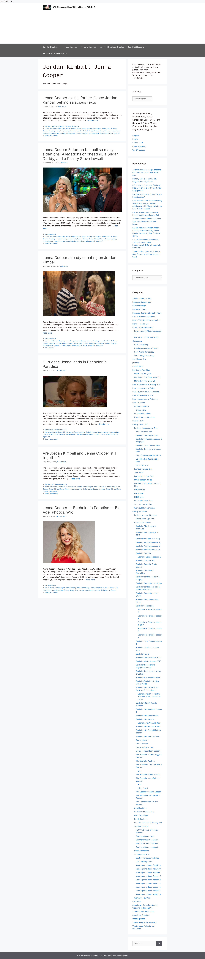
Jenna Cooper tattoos (86, 590)
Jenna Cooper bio (111, 588)
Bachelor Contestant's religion (149, 583)
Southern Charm (141, 826)
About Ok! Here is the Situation (112, 47)
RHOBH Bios (139, 490)
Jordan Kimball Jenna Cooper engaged (74, 133)
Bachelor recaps (139, 306)
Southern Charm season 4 (147, 843)
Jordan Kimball (82, 131)
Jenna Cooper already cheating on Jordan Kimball (94, 128)
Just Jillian (138, 472)
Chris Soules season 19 (144, 812)
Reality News (138, 421)
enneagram (141, 410)
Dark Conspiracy (141, 345)
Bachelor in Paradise (145, 606)
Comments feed (139, 146)
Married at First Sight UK (144, 381)
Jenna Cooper (70, 128)
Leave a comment (51, 135)
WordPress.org (138, 150)
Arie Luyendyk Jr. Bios (141, 298)
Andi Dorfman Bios (144, 432)
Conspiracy (137, 341)
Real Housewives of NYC (143, 395)
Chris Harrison (142, 744)
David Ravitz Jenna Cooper (54, 588)
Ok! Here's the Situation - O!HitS (74, 7)
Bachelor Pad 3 (142, 654)
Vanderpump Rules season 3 (148, 880)
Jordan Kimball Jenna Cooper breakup (102, 239)
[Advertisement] (102, 28)
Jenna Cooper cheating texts (66, 131)
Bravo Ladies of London (142, 327)
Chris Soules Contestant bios (148, 455)
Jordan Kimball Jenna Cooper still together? (104, 133)
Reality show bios (139, 424)
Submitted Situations (136, 47)
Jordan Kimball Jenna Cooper (99, 131)
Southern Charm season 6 (147, 847)
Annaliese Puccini (51, 487)
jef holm (135, 363)
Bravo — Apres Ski (140, 324)
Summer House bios (143, 504)
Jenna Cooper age (82, 588)
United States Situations (144, 417)
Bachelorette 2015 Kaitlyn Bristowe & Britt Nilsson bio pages (149, 696)
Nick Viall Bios (142, 465)
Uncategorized (50, 234)
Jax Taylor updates (144, 862)
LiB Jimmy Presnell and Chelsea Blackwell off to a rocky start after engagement (146, 188)
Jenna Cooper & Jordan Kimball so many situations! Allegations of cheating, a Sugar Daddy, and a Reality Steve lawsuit (80, 154)
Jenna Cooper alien (97, 588)
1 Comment (49, 348)
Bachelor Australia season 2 (148, 542)
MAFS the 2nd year (142, 374)
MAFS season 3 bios (143, 480)
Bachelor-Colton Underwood (148, 677)
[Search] (159, 943)
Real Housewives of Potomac (144, 399)
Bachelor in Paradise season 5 (56, 430)
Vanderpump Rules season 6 (144, 922)
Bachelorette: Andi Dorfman (148, 736)
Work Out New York (142, 898)
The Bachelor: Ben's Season (148, 774)
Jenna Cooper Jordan (50, 590)
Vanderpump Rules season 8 (148, 894)
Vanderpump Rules (142, 854)
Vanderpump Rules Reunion (148, 872)
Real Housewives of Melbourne (145, 392)
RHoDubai (136, 901)
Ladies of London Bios (143, 476)
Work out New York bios (144, 508)
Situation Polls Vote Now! (143, 911)
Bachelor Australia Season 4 (148, 550)
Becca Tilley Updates (145, 519)
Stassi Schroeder (141, 851)
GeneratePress (122, 956)
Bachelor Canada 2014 (146, 560)
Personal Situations (88, 47)
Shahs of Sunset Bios (143, 501)
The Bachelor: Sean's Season (148, 792)
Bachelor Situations (50, 47)
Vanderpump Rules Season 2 (148, 876)
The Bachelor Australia (145, 761)
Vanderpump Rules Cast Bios (148, 865)
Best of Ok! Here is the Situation (55, 53)
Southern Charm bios (145, 836)
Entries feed (137, 143)
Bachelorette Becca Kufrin (147, 716)
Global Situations (70, 47)
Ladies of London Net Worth (146, 337)
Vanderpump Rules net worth (148, 869)
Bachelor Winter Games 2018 (148, 661)
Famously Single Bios (143, 469)
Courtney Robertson (144, 747)
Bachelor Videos (139, 309)
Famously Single (141, 815)
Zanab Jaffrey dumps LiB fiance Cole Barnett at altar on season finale (146, 254)
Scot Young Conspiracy (144, 352)
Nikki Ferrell (143, 788)
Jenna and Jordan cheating (55, 128)
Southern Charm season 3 (147, 840)
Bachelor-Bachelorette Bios (145, 428)
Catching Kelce (140, 808)
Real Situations (138, 403)
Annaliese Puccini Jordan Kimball (56, 432)
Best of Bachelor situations (143, 317)
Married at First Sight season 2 (147, 377)
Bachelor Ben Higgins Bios (147, 435)
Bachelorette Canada (145, 719)
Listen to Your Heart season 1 (148, 751)
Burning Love (141, 740)
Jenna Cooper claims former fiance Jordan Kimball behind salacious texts (80, 99)
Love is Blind (137, 366)
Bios (139, 771)
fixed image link (139, 359)
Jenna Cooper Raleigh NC (68, 590)
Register (135, 135)
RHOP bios (139, 497)
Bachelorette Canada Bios (149, 723)
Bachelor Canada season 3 (149, 557)
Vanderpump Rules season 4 (148, 883)
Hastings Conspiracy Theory (146, 348)
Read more (93, 121)
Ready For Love (141, 819)
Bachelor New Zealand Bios (148, 445)
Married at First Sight (141, 370)
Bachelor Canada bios (141, 302)
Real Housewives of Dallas (143, 388)
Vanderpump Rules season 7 (148, 891)
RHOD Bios (139, 493)
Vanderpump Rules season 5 (148, 887)
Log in (135, 139)
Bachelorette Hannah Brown (148, 726)
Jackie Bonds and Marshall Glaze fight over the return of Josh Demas (146, 221)
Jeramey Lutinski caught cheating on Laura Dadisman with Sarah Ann (146, 172)
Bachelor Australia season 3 (148, 546)
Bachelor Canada (143, 553)
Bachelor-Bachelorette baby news (147, 313)
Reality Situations (139, 511)
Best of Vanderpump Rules (147, 858)
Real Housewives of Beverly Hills (146, 384)
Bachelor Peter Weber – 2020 (148, 658)
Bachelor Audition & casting (148, 539)
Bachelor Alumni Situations (54, 126)
